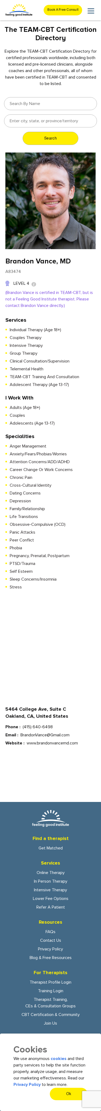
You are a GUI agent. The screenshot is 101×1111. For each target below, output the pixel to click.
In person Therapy (50, 881)
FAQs (50, 931)
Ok (68, 1094)
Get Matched (51, 848)
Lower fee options (50, 898)
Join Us (50, 1023)
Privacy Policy (50, 949)
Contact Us (50, 940)
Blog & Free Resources (51, 957)
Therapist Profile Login (50, 982)
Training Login (50, 991)
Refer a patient (50, 907)
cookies (59, 1058)
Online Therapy (51, 872)
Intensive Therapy (50, 890)
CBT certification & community (51, 1014)
